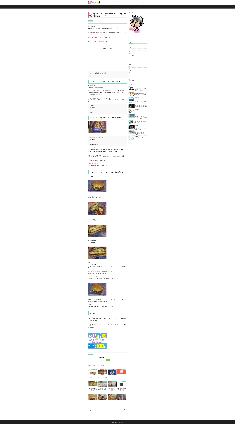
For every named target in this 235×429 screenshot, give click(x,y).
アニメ (130, 49)
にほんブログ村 (131, 80)
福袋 (115, 369)
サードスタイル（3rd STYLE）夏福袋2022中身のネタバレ (112, 402)
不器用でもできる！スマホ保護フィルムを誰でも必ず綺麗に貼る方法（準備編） (141, 106)
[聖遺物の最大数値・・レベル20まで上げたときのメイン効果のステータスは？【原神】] (102, 374)
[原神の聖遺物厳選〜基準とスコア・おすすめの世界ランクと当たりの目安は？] (92, 384)
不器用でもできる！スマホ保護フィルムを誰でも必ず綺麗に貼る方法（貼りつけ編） (141, 128)
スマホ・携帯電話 (131, 55)
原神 (106, 369)
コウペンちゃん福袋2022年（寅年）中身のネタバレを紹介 (112, 377)
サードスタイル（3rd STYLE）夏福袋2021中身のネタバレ (102, 389)
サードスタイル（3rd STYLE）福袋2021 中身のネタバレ (112, 389)
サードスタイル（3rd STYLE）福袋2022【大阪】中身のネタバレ (102, 402)
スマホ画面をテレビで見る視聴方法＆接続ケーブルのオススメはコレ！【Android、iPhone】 (141, 122)
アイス (125, 394)
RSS (143, 2)
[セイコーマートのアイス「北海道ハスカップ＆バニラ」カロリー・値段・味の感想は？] (121, 399)
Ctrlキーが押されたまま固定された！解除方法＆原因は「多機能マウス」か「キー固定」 (141, 138)
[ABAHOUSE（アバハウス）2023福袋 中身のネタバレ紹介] (121, 373)
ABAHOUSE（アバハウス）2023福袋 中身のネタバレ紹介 (122, 377)
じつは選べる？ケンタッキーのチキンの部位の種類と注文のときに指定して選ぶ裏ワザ (141, 112)
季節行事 (130, 64)
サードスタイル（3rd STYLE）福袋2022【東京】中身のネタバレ (93, 402)
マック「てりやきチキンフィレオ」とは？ (98, 72)
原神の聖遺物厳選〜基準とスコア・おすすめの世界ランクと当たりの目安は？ (93, 389)
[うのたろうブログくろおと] (94, 2)
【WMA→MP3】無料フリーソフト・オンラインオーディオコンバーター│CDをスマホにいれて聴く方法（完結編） (141, 100)
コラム (130, 51)
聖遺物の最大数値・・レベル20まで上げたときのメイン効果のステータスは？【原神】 (102, 377)
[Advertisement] (107, 57)
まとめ (91, 76)
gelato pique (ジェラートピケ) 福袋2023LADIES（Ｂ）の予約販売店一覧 (121, 389)
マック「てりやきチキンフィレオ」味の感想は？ (100, 75)
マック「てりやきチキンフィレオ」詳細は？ (99, 73)
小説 (129, 66)
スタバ (130, 53)
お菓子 (130, 45)
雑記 (129, 72)
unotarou (90, 355)
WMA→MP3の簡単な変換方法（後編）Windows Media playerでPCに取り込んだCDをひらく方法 (141, 94)
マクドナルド (90, 354)
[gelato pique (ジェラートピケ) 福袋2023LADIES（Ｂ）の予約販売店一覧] (121, 385)
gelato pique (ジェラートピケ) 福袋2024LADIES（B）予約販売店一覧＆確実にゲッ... (93, 377)
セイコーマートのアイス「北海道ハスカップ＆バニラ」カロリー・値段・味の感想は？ (121, 402)
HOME (140, 2)
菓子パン (130, 70)
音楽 (129, 74)
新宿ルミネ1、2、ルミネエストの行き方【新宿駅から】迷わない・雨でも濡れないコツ (141, 117)
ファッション (95, 369)
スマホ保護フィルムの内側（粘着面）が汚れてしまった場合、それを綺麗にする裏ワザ (141, 89)
